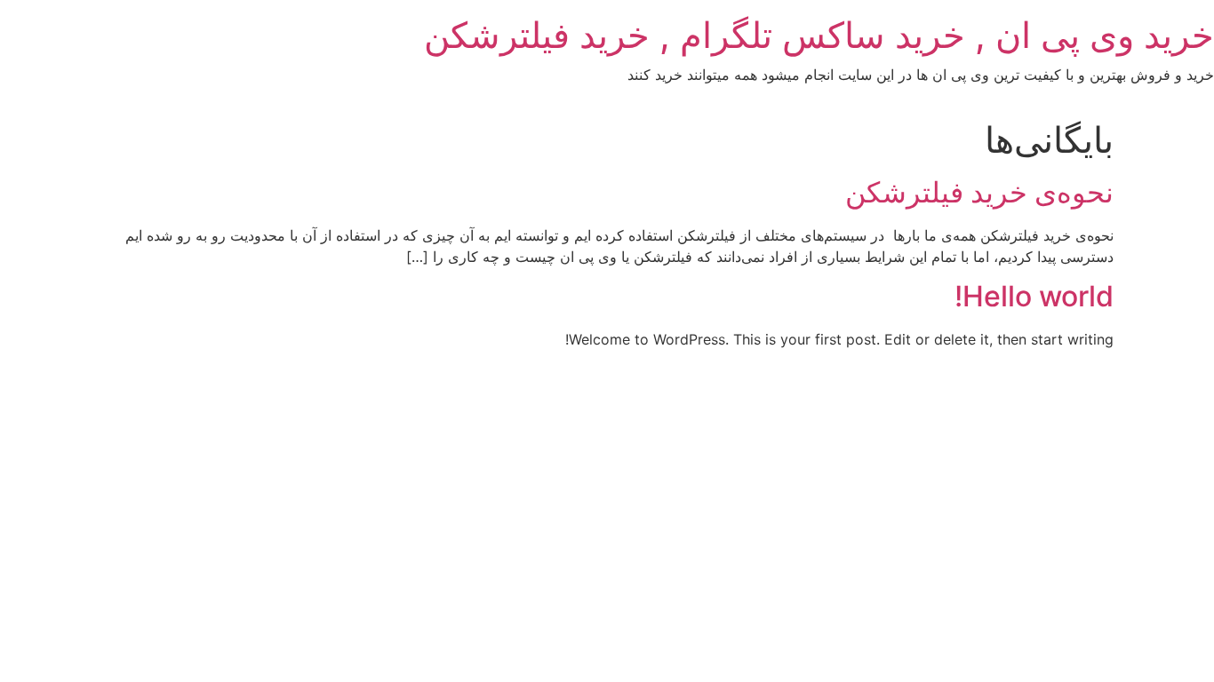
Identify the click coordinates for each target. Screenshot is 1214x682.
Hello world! (1034, 296)
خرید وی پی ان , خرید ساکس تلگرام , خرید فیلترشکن (819, 35)
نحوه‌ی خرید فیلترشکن (979, 192)
